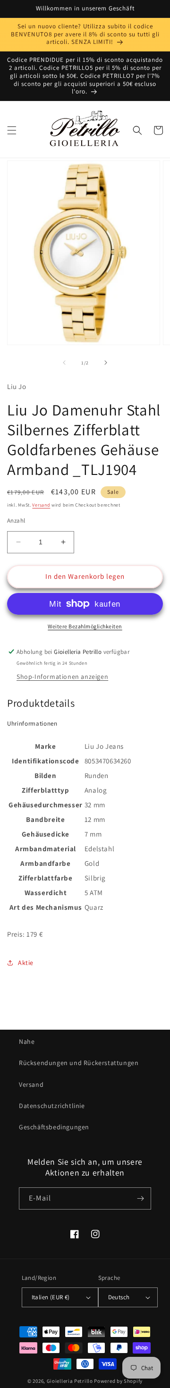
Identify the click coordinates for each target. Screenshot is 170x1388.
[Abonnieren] (140, 1198)
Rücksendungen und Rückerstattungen (78, 1062)
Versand (41, 505)
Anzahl (16, 520)
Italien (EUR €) (51, 1297)
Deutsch (119, 1297)
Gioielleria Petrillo (70, 1381)
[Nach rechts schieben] (105, 362)
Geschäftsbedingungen (54, 1127)
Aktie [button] (26, 962)
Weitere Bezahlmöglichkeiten (85, 626)
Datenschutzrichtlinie (52, 1105)
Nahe (26, 1041)
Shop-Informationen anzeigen (62, 676)
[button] (11, 130)
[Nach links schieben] (64, 362)
